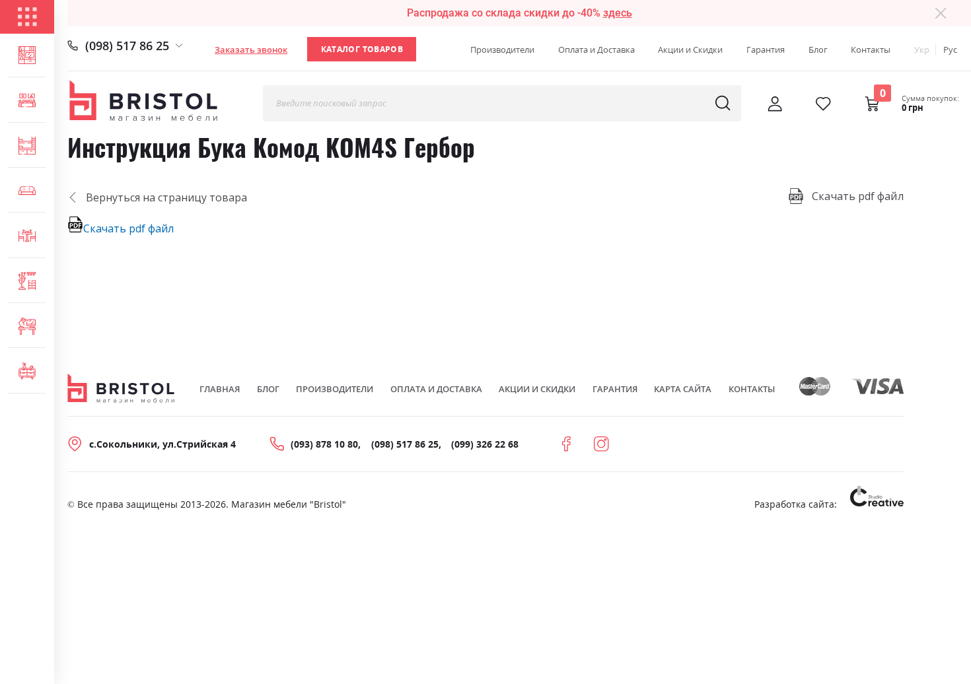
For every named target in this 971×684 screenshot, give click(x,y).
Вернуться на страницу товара (166, 197)
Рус (950, 49)
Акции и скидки (537, 389)
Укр (921, 49)
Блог (818, 49)
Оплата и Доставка (596, 49)
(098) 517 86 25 (127, 45)
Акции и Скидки (690, 49)
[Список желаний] (823, 103)
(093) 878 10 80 (324, 444)
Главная (219, 389)
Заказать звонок (251, 49)
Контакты (870, 49)
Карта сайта (682, 389)
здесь (617, 13)
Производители (502, 49)
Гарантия (765, 49)
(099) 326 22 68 (485, 444)
